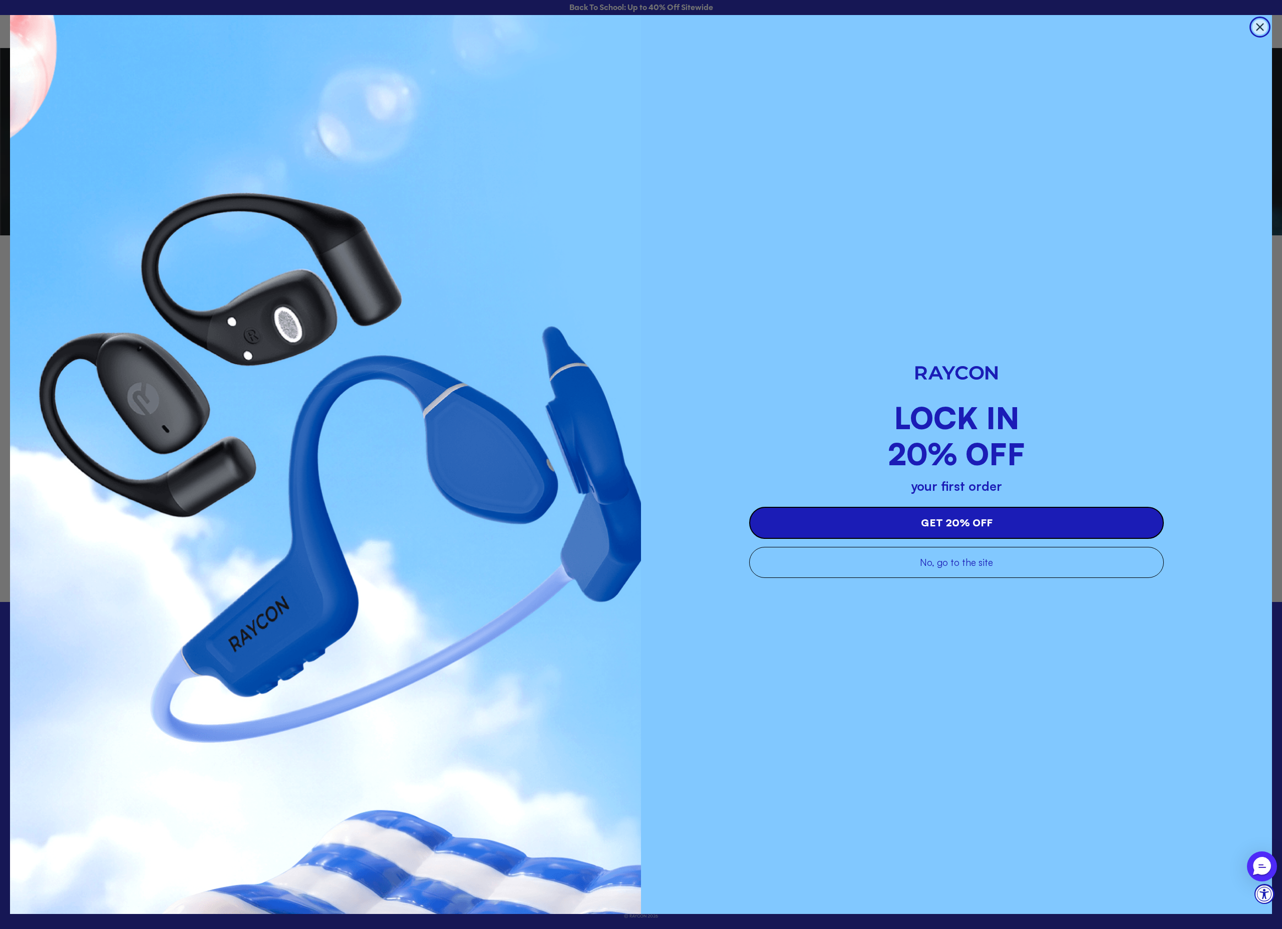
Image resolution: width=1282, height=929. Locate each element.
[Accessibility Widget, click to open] (1264, 894)
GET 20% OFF (957, 522)
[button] (1262, 866)
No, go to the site (956, 562)
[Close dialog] (1260, 27)
